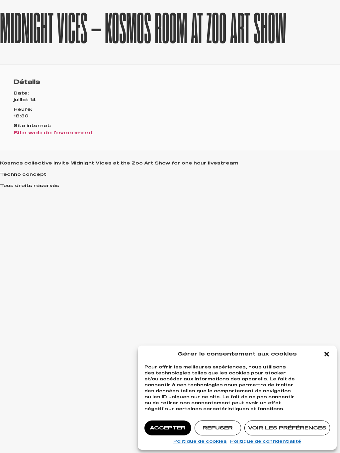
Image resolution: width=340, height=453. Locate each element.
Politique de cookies (200, 442)
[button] (326, 354)
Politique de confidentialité (265, 442)
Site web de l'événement (53, 132)
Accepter (168, 427)
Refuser (218, 427)
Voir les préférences (287, 427)
